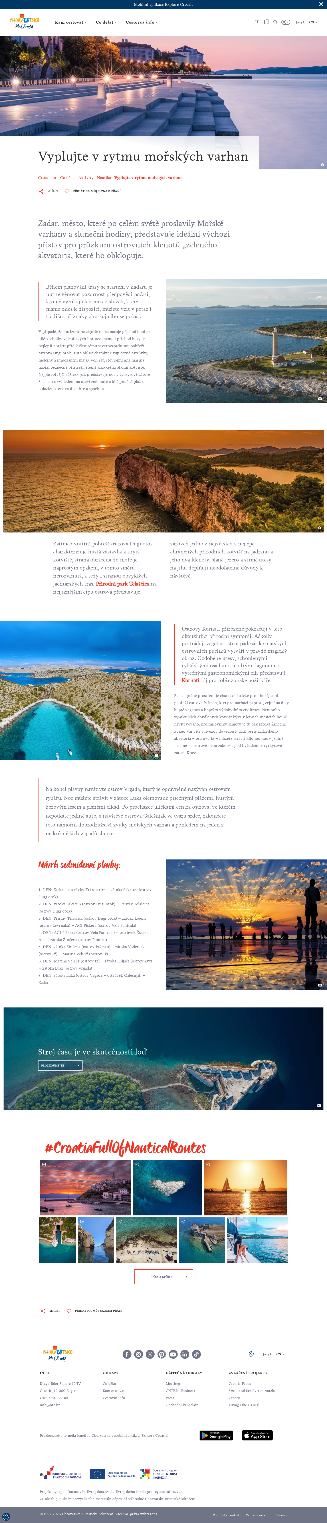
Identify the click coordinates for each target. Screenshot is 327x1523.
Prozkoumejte (52, 1065)
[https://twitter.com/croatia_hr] (150, 1354)
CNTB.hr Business (180, 1391)
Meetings (173, 1383)
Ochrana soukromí (259, 1515)
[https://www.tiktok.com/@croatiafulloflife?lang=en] (196, 1354)
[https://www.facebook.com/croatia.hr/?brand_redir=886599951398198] (127, 1354)
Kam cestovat (114, 1391)
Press (170, 1398)
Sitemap (281, 1515)
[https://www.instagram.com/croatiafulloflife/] (138, 1354)
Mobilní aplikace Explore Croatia (163, 4)
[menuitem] (216, 1435)
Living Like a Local (244, 1405)
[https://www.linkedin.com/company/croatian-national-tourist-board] (184, 1354)
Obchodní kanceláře (182, 1405)
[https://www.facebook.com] (173, 1354)
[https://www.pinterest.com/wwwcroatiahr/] (161, 1354)
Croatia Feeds (240, 1383)
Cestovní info (114, 1398)
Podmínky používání (227, 1515)
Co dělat (109, 1383)
